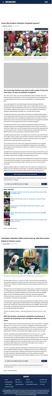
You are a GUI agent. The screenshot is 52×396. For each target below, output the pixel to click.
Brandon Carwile (7, 26)
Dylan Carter (6, 243)
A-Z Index (42, 384)
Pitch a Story (18, 382)
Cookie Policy (8, 384)
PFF (41, 290)
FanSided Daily (8, 382)
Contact (28, 379)
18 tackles (43, 118)
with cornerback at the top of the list (18, 325)
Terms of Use (43, 382)
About (6, 379)
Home (5, 228)
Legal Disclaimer (19, 384)
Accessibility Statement (32, 384)
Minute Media (8, 390)
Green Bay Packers (8, 95)
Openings (17, 379)
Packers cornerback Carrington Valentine (24, 280)
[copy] (11, 29)
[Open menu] (3, 2)
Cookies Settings (9, 386)
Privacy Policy (29, 382)
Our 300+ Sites (43, 379)
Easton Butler (44, 301)
